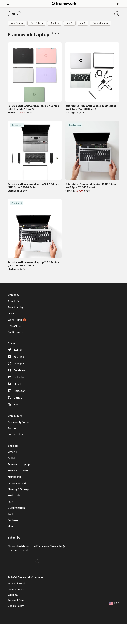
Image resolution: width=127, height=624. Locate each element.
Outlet (11, 458)
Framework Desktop (19, 470)
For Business (15, 332)
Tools (11, 514)
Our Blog (13, 313)
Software (13, 520)
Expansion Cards (17, 483)
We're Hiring (15, 320)
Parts (11, 502)
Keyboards (14, 495)
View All (12, 452)
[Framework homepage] (64, 3)
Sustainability (15, 307)
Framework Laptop (19, 464)
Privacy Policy (16, 589)
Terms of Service (17, 583)
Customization (16, 508)
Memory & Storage (18, 489)
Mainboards (15, 477)
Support (13, 428)
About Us (13, 301)
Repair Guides (16, 434)
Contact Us (14, 326)
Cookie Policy (16, 606)
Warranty (13, 595)
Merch (11, 526)
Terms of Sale (16, 600)
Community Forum (18, 422)
